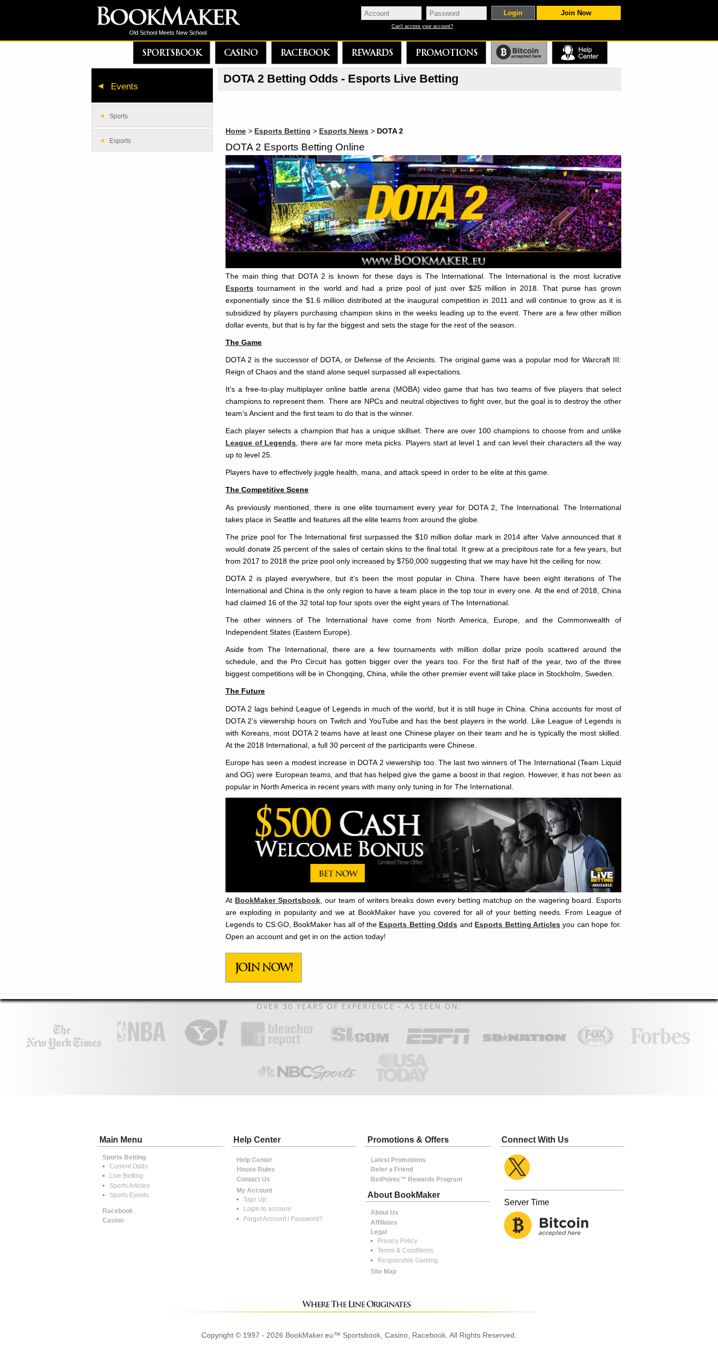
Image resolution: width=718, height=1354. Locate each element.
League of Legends (260, 443)
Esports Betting (282, 131)
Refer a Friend (392, 1169)
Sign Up (254, 1199)
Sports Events (129, 1195)
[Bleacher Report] (277, 1045)
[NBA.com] (141, 1045)
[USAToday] (405, 1082)
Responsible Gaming (407, 1260)
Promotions (446, 52)
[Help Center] (579, 53)
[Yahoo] (205, 1045)
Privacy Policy (397, 1241)
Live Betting (126, 1175)
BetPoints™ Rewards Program (417, 1179)
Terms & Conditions (405, 1250)
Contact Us (253, 1179)
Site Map (383, 1271)
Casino (241, 52)
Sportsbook (171, 52)
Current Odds (128, 1166)
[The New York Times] (63, 1047)
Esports (239, 288)
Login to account (267, 1209)
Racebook (304, 52)
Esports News (343, 131)
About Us (384, 1212)
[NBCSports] (306, 1082)
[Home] (176, 17)
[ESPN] (438, 1045)
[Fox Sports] (595, 1045)
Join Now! (264, 967)
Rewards (372, 52)
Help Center (254, 1160)
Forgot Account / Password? (283, 1219)
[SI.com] (360, 1045)
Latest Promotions (398, 1160)
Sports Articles (129, 1185)
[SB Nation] (524, 1045)
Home (235, 131)
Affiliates (384, 1222)
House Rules (256, 1169)
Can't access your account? (422, 26)
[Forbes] (660, 1045)
